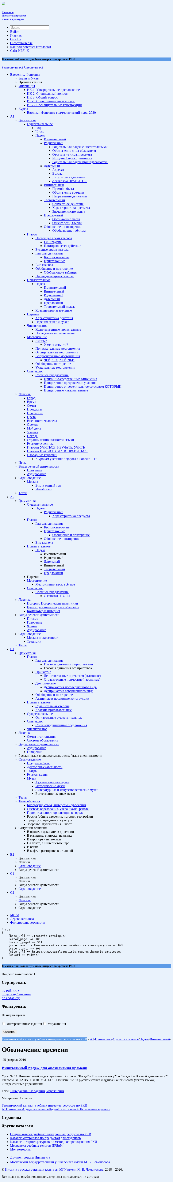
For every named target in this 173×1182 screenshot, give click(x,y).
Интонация (27, 86)
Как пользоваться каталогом (30, 47)
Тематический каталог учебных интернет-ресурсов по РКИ (44, 1039)
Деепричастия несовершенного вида (70, 687)
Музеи (31, 778)
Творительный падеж (59, 306)
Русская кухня (37, 774)
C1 (12, 873)
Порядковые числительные (54, 333)
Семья (31, 405)
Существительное (40, 124)
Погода (32, 436)
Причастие (43, 672)
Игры (23, 462)
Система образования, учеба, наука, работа (58, 809)
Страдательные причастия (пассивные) (72, 679)
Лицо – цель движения (68, 177)
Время (31, 402)
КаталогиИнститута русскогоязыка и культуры (14, 16)
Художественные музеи (52, 782)
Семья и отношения (41, 736)
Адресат (58, 169)
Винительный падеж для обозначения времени (44, 1068)
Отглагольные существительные (58, 717)
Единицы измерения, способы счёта (53, 607)
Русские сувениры (40, 443)
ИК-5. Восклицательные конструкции (54, 105)
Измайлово (43, 489)
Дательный (52, 166)
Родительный (53, 143)
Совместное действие (68, 204)
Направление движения (69, 196)
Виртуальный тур (48, 485)
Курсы (23, 109)
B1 (12, 649)
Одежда (32, 424)
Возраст (58, 173)
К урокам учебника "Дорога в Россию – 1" (66, 459)
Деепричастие (45, 683)
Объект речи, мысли (67, 223)
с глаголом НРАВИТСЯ (69, 181)
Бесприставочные (56, 257)
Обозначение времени (68, 192)
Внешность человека (42, 421)
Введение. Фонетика (25, 74)
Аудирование (36, 474)
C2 (12, 892)
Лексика (25, 394)
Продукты (34, 409)
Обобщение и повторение (62, 226)
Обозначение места (66, 219)
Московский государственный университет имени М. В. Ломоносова (60, 1162)
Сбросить (9, 1031)
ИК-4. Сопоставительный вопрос (51, 101)
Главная (16, 35)
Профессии (35, 413)
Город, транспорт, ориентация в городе (55, 812)
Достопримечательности (44, 767)
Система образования (42, 740)
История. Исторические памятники (52, 603)
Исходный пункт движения (72, 158)
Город (31, 398)
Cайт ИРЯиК (19, 50)
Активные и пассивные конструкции (62, 698)
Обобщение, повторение (53, 363)
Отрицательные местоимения (56, 352)
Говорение (34, 470)
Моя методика (20, 1149)
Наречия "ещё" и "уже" (52, 322)
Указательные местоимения (55, 367)
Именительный (55, 139)
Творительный (54, 200)
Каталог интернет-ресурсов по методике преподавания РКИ (53, 1142)
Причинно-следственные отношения (70, 379)
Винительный (54, 185)
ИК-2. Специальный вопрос (47, 93)
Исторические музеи (50, 786)
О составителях (21, 43)
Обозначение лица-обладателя (74, 150)
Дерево (22, 919)
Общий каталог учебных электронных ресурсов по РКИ (50, 1134)
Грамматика (27, 120)
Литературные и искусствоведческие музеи (66, 790)
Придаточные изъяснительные (66, 390)
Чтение (32, 626)
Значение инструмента (68, 211)
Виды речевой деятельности (39, 466)
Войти (14, 31)
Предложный (53, 215)
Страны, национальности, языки (50, 440)
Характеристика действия (54, 318)
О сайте (15, 39)
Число (39, 131)
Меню (14, 915)
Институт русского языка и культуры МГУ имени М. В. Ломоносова (54, 1169)
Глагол (32, 234)
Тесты (23, 493)
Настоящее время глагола (53, 238)
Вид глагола (44, 265)
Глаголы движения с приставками (68, 664)
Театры (32, 771)
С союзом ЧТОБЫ (57, 596)
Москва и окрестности (43, 637)
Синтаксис (35, 371)
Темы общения (29, 801)
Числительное (37, 325)
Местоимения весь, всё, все (55, 584)
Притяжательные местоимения (57, 348)
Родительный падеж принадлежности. (80, 162)
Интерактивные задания (25, 1024)
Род (38, 128)
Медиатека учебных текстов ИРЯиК (36, 1145)
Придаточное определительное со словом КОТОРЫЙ (83, 386)
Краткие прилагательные (53, 310)
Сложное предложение (52, 375)
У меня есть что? (56, 344)
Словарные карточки (42, 455)
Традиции (34, 641)
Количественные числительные (58, 329)
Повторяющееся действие (62, 246)
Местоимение (37, 337)
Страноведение (30, 478)
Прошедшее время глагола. (54, 276)
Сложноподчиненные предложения (61, 725)
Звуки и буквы (29, 78)
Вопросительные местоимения (57, 356)
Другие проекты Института (30, 1157)
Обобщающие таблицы (69, 230)
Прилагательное (38, 280)
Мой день (34, 428)
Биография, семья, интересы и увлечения (56, 805)
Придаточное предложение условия (70, 382)
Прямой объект (63, 188)
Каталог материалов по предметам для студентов (45, 1138)
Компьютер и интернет (43, 611)
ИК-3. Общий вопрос (42, 97)
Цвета (31, 417)
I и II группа (53, 242)
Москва (32, 481)
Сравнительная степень (52, 706)
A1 (12, 116)
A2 (12, 497)
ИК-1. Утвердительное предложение (53, 90)
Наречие (33, 314)
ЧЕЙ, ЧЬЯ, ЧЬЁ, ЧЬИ (59, 360)
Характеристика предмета (71, 207)
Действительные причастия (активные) (72, 675)
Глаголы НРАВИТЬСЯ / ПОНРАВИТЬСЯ (57, 451)
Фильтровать (27, 922)
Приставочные (54, 261)
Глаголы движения (49, 253)
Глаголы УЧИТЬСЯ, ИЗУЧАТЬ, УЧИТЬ (56, 447)
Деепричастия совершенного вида (68, 691)
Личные (41, 341)
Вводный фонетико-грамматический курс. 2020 (61, 112)
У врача (32, 432)
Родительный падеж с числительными (80, 147)
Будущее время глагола (52, 249)
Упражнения (57, 1024)
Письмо (32, 618)
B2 (12, 854)
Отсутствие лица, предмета (72, 154)
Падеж (40, 135)
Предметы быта (38, 763)
